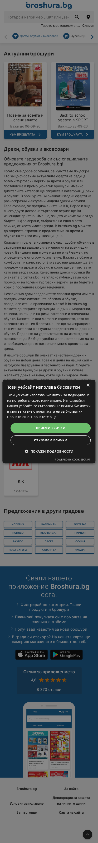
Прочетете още (44, 417)
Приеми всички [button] (50, 428)
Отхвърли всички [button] (50, 440)
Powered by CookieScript (72, 459)
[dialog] (48, 421)
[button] (49, 451)
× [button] (88, 385)
